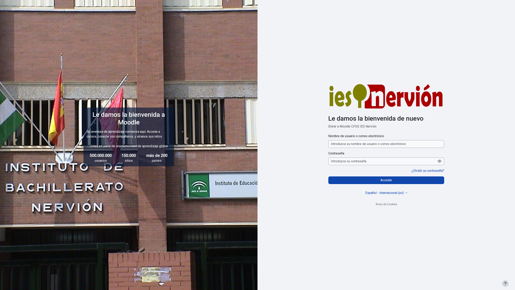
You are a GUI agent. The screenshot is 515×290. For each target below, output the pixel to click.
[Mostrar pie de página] (505, 283)
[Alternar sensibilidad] (439, 161)
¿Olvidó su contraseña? (427, 171)
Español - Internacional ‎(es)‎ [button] (385, 193)
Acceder (386, 180)
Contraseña (336, 153)
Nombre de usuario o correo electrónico (356, 136)
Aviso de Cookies (386, 204)
